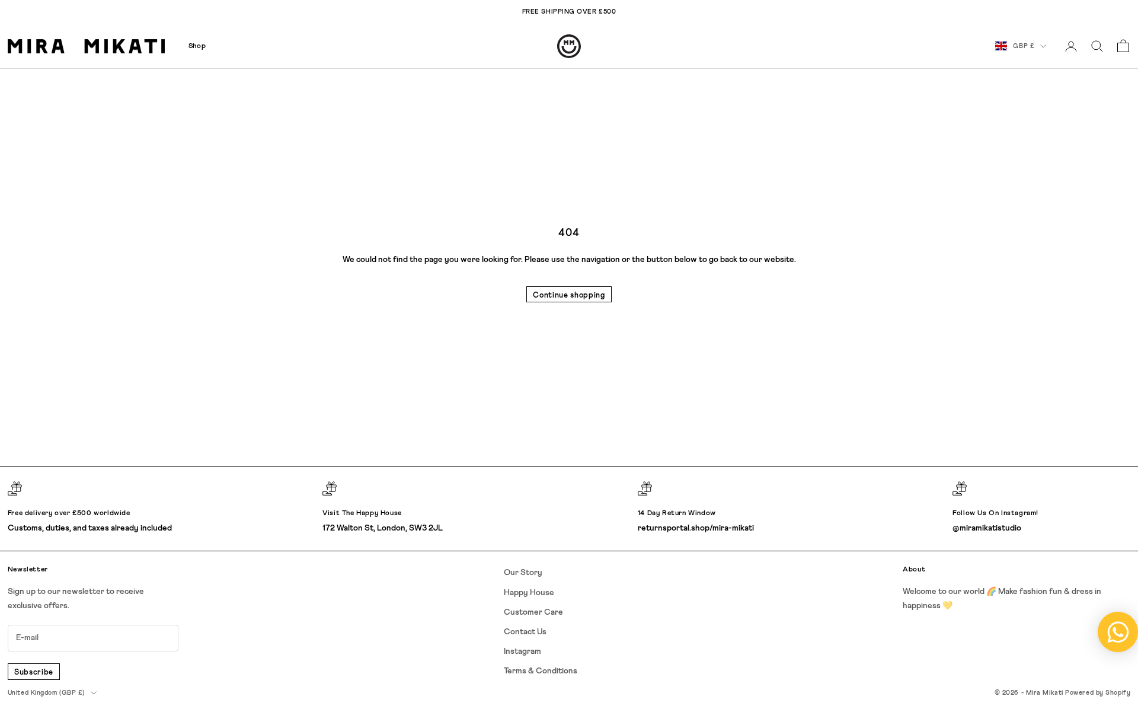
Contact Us (525, 632)
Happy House (529, 593)
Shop (197, 46)
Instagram (522, 651)
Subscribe (33, 672)
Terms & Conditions (540, 671)
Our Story (523, 572)
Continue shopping (569, 295)
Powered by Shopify (1097, 692)
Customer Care (533, 612)
